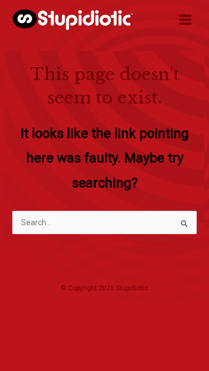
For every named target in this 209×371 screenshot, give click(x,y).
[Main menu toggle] (185, 19)
